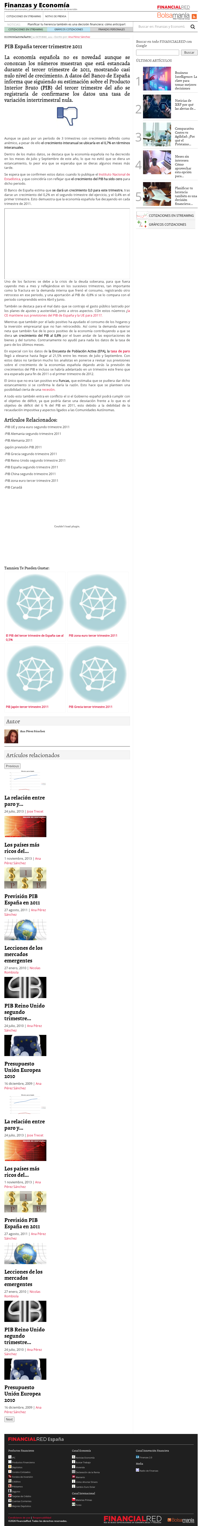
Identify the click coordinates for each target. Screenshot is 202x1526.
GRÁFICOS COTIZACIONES (68, 29)
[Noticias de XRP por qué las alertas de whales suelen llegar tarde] (157, 106)
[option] (25, 791)
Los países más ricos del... (21, 847)
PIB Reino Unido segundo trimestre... (24, 1011)
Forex (78, 1504)
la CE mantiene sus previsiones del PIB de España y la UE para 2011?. (67, 313)
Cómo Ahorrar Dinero (86, 1481)
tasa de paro (120, 351)
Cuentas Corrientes (21, 1501)
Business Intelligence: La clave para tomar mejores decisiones (186, 80)
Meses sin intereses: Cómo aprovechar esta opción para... (183, 166)
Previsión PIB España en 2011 (22, 899)
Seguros (15, 1491)
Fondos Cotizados (20, 1472)
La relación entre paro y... (24, 800)
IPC (13, 1457)
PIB (29, 37)
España (22, 37)
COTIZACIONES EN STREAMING (24, 16)
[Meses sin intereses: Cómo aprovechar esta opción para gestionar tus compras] (157, 162)
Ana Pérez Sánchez (79, 37)
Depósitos (16, 1467)
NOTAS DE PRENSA (55, 16)
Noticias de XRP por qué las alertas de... (185, 104)
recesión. (48, 389)
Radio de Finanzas (148, 1470)
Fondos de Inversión (22, 1476)
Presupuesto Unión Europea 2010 (22, 1069)
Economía (11, 37)
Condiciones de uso (19, 1517)
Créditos (16, 1481)
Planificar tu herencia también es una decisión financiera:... (186, 195)
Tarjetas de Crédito (21, 1496)
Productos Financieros (23, 1462)
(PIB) (46, 87)
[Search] (193, 26)
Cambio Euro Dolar (85, 1486)
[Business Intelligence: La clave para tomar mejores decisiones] (157, 78)
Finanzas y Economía (36, 5)
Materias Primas (83, 1499)
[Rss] (194, 17)
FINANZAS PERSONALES (111, 29)
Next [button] (9, 1419)
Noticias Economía (84, 1457)
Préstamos (17, 1486)
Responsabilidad (42, 1517)
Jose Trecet (35, 811)
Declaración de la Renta (87, 1472)
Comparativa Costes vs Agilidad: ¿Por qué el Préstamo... (185, 136)
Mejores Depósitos (21, 1506)
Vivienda (80, 1467)
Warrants (80, 1477)
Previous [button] (12, 766)
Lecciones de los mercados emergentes (23, 954)
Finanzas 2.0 (145, 1457)
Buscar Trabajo (83, 1462)
